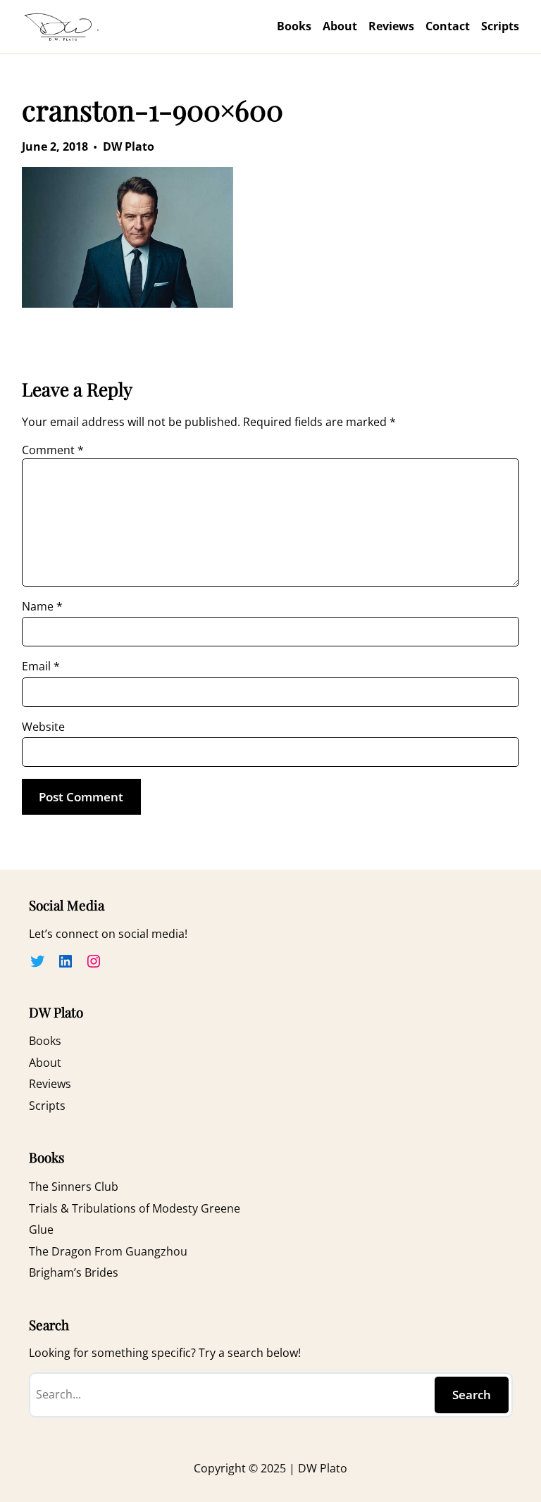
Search (471, 1395)
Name (42, 606)
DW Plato (128, 146)
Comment (53, 450)
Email (41, 666)
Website (43, 726)
